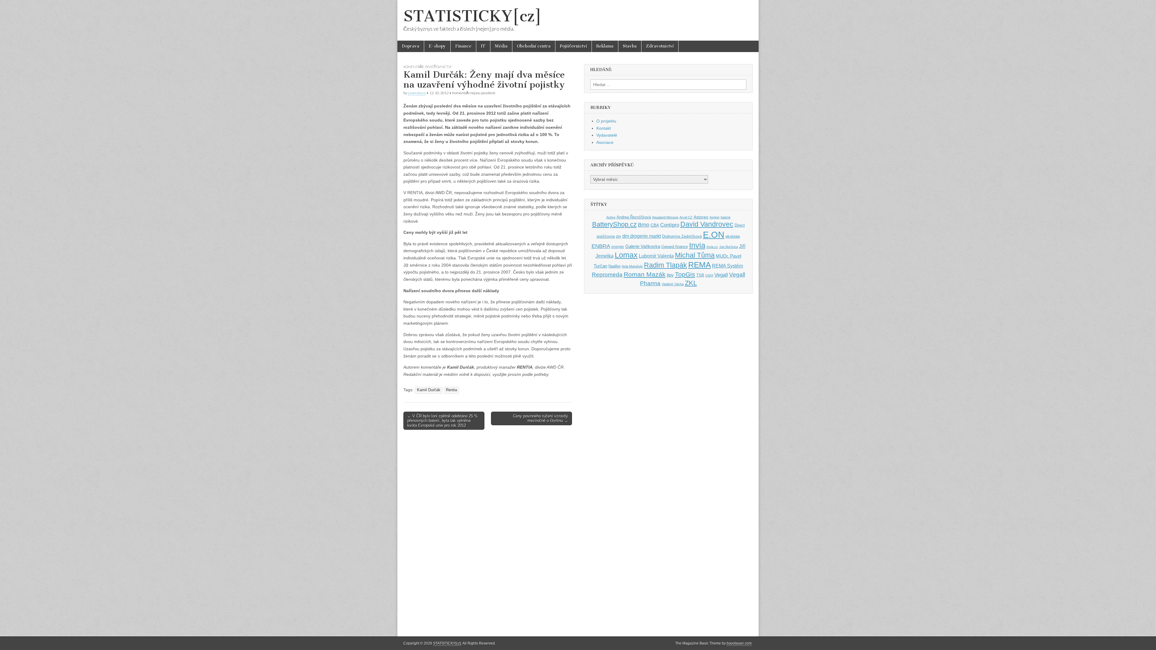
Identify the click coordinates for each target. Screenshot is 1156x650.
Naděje (614, 266)
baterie (726, 217)
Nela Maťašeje (632, 266)
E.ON (713, 235)
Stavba (630, 46)
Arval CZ (685, 217)
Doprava (410, 46)
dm (618, 236)
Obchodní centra (534, 46)
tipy (670, 274)
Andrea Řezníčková (634, 217)
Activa (610, 217)
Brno (643, 225)
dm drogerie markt (641, 236)
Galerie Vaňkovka (642, 246)
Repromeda (607, 274)
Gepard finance (674, 246)
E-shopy (437, 46)
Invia (697, 245)
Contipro (669, 225)
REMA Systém (727, 265)
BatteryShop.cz (614, 224)
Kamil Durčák (428, 390)
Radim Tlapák (665, 265)
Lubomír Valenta (656, 255)
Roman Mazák (645, 274)
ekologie (733, 236)
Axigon (714, 217)
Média (501, 46)
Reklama (605, 46)
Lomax (626, 255)
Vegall (721, 275)
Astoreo (701, 217)
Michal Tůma (695, 255)
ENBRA (601, 246)
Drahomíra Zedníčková (682, 236)
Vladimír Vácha (673, 284)
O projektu (606, 121)
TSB (700, 275)
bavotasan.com (739, 643)
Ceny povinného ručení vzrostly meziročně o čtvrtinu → (540, 418)
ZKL (691, 283)
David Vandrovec (706, 224)
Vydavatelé (606, 135)
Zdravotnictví (660, 46)
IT (483, 46)
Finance (463, 46)
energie (617, 247)
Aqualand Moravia (665, 217)
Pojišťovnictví (573, 46)
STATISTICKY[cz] (472, 16)
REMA (699, 264)
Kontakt (603, 128)
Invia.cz (712, 247)
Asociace (605, 142)
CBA (655, 225)
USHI (709, 275)
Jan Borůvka (728, 247)
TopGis (685, 274)
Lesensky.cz (417, 93)
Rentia (451, 390)
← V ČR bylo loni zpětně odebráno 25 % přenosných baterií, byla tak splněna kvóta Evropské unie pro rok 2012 (442, 421)
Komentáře (413, 67)
